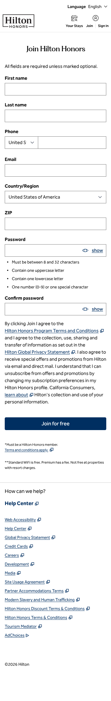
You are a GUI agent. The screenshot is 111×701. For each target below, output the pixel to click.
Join (89, 26)
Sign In (103, 26)
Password (15, 239)
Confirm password (24, 298)
